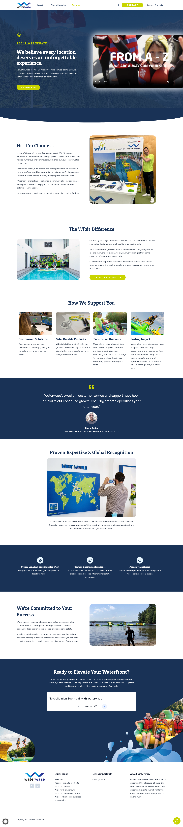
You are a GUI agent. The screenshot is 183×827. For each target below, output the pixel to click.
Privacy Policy (98, 779)
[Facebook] (32, 786)
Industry (41, 5)
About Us (76, 5)
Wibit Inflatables (58, 5)
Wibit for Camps (62, 786)
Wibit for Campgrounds (65, 790)
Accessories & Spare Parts (67, 783)
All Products (60, 779)
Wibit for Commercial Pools (67, 793)
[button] (46, 5)
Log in (149, 5)
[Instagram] (37, 786)
